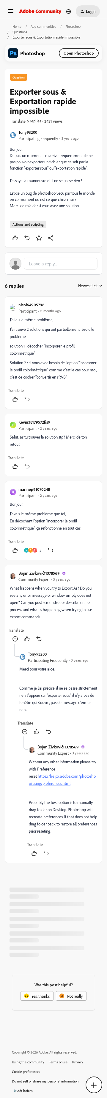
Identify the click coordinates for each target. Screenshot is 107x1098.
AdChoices (25, 1090)
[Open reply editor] (53, 263)
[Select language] (68, 11)
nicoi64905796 (31, 304)
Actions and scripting (28, 224)
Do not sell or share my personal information (45, 1081)
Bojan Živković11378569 (39, 573)
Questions (19, 32)
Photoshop (73, 26)
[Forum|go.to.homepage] (40, 11)
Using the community (28, 1062)
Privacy (77, 1062)
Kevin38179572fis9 (34, 422)
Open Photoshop (79, 53)
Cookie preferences (26, 1071)
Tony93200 (27, 132)
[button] (10, 13)
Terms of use (58, 1062)
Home (16, 26)
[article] (53, 353)
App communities (43, 26)
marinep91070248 (34, 489)
